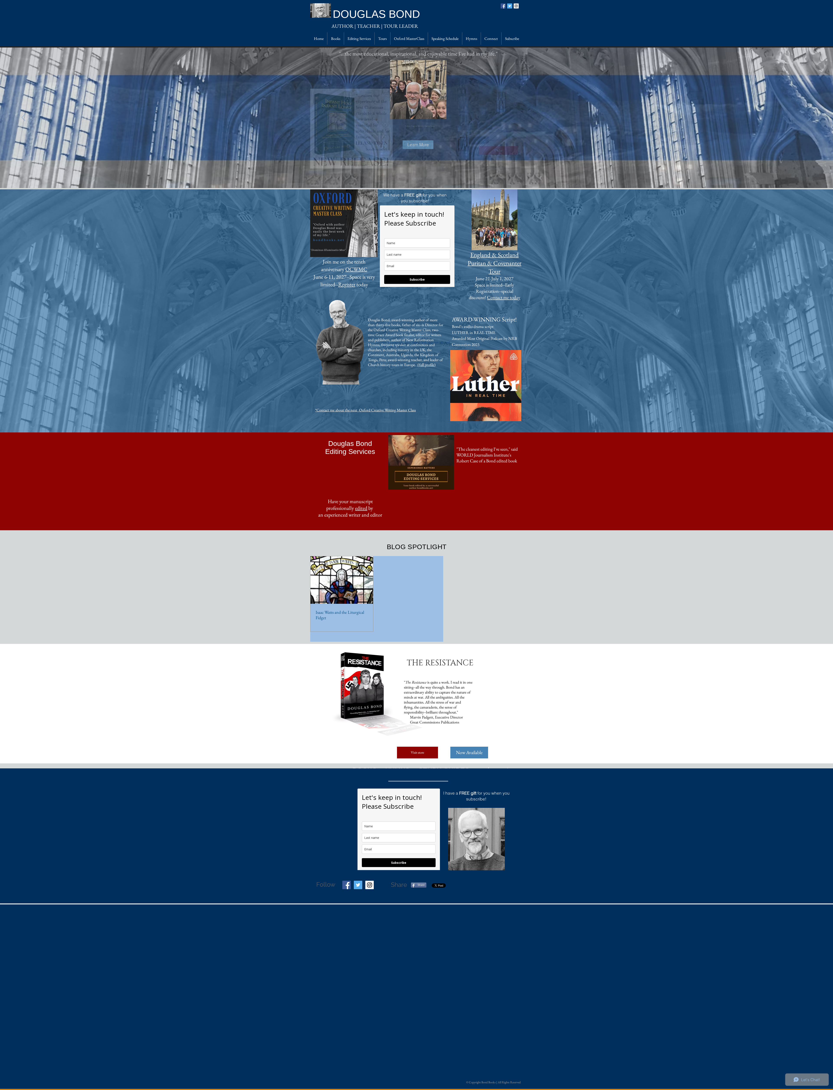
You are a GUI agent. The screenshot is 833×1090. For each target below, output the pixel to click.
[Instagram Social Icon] (516, 5)
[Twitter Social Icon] (358, 885)
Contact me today (503, 297)
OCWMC (356, 269)
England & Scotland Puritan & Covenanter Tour (494, 263)
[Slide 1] (416, 179)
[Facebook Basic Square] (503, 5)
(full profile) (426, 364)
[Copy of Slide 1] (420, 179)
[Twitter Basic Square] (509, 5)
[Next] (809, 117)
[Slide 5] (408, 179)
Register (346, 284)
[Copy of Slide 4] (412, 179)
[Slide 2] (424, 179)
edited (361, 508)
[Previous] (23, 117)
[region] (476, 839)
